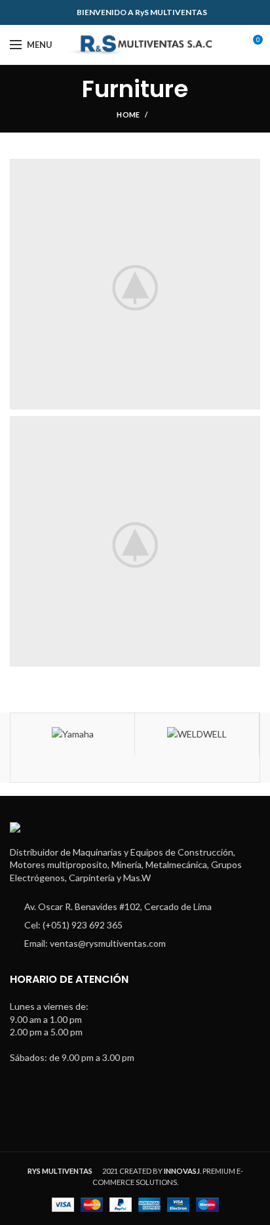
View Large (250, 168)
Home (128, 114)
